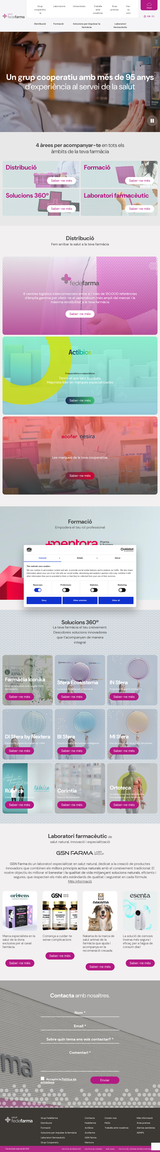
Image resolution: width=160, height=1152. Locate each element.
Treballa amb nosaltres (98, 10)
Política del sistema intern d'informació (137, 1149)
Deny (44, 600)
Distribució (40, 23)
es (153, 16)
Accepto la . (58, 1080)
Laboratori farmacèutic (120, 25)
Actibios (89, 1127)
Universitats (79, 6)
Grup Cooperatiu (49, 1142)
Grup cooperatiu (40, 8)
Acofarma (90, 1132)
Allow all (116, 600)
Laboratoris (59, 6)
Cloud (149, 8)
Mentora (89, 1142)
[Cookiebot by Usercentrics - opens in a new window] (123, 550)
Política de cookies (93, 1149)
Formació (58, 23)
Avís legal (110, 1149)
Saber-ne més (61, 180)
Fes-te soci (128, 10)
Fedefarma (90, 1122)
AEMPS (140, 1132)
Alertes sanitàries (146, 1127)
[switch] (66, 590)
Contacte (90, 1118)
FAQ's (107, 1122)
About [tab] (117, 558)
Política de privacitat (71, 1149)
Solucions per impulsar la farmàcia (86, 25)
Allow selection (80, 600)
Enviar (105, 1080)
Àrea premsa (114, 8)
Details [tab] (80, 558)
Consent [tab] (42, 558)
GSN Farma (90, 1137)
